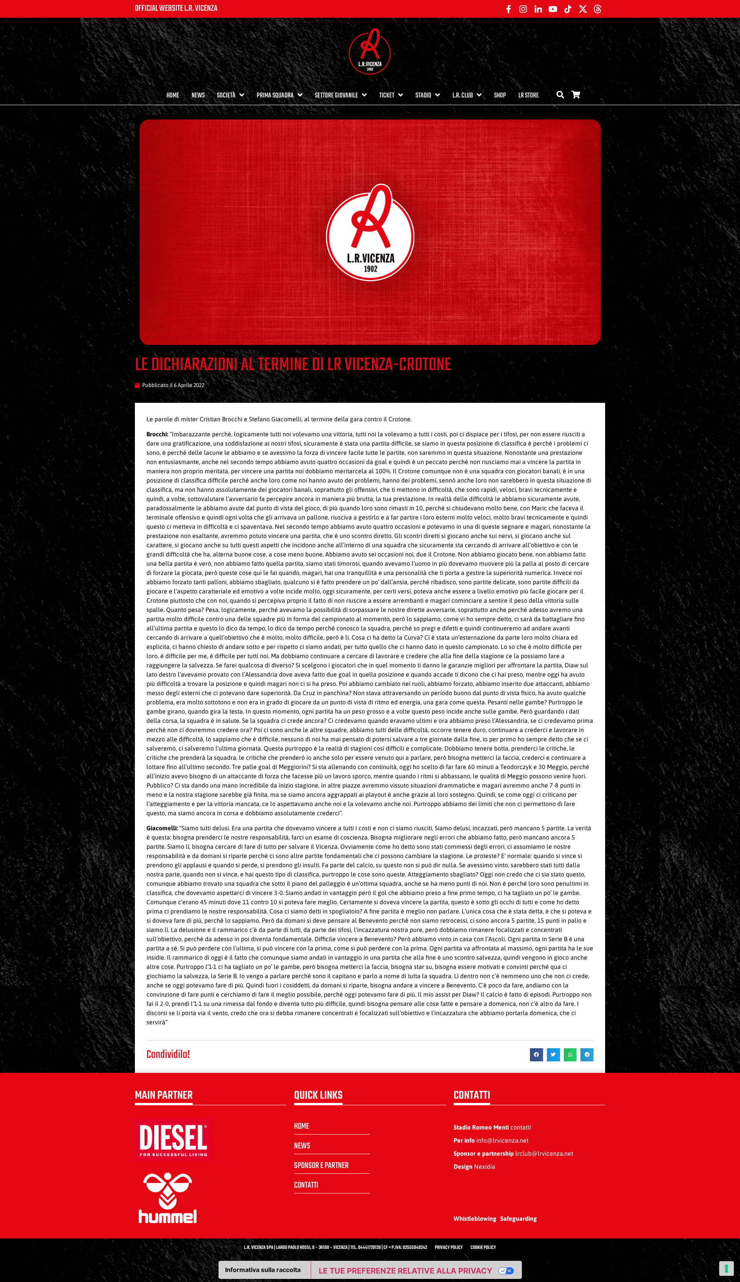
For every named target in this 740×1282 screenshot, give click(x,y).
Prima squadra (275, 95)
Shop (500, 95)
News (198, 95)
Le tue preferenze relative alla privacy (405, 1270)
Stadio (423, 95)
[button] (536, 1054)
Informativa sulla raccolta (263, 1270)
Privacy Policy (449, 1248)
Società (226, 95)
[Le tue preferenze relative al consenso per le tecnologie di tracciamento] (726, 1268)
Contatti (306, 1185)
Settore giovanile (336, 95)
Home (172, 95)
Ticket (386, 95)
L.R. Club (462, 95)
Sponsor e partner (321, 1165)
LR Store (528, 95)
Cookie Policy (483, 1248)
